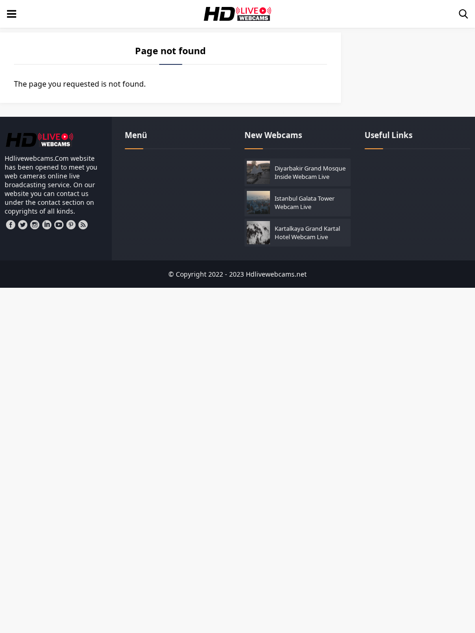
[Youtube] (59, 224)
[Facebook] (10, 224)
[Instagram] (34, 224)
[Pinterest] (71, 224)
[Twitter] (22, 224)
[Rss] (83, 224)
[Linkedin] (46, 224)
